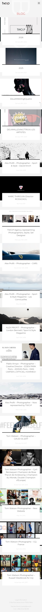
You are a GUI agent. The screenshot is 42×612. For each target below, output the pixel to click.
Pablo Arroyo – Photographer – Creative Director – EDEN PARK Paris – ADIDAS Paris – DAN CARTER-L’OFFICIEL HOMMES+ (21, 368)
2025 (21, 68)
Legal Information (21, 600)
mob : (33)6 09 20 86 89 (21, 609)
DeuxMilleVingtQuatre (21, 99)
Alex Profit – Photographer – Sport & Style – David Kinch (21, 164)
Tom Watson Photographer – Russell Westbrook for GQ (21, 576)
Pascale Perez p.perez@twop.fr (21, 606)
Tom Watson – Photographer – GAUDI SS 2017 (21, 437)
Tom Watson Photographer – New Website (21, 509)
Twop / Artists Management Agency (6, 3)
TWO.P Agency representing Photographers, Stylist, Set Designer (21, 233)
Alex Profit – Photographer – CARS (21, 263)
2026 (21, 37)
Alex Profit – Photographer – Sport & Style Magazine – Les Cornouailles (21, 297)
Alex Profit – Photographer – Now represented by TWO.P (21, 404)
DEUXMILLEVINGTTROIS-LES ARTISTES (21, 131)
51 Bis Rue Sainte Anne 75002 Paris (21, 602)
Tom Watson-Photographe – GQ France (21, 543)
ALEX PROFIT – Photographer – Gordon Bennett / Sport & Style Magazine (21, 330)
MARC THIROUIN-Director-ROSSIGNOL (21, 197)
